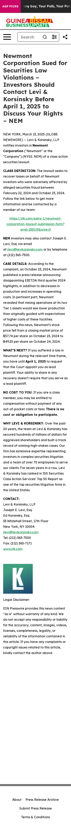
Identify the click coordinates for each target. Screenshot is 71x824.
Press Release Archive (42, 800)
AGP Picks (10, 6)
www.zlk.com (12, 549)
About (16, 800)
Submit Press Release (35, 808)
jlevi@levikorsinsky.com (25, 249)
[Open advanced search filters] (54, 36)
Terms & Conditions (35, 817)
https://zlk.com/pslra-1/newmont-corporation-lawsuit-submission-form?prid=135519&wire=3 (35, 224)
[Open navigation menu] (7, 37)
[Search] (45, 36)
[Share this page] (65, 37)
